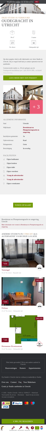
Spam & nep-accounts (32, 395)
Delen (39, 242)
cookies (18, 2)
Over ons (5, 382)
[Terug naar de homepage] (2, 428)
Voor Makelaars (29, 382)
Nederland (35, 393)
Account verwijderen (8, 397)
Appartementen (34, 368)
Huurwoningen (11, 368)
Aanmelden (13, 430)
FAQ (32, 430)
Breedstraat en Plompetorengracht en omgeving (31, 130)
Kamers (23, 368)
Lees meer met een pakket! (23, 78)
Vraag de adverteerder (15, 175)
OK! (36, 2)
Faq (20, 382)
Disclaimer (21, 395)
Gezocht (27, 430)
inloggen (21, 430)
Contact (14, 382)
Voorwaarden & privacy (9, 395)
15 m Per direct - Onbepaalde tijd (12, 349)
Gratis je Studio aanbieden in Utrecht (16, 386)
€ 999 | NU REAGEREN (23, 421)
